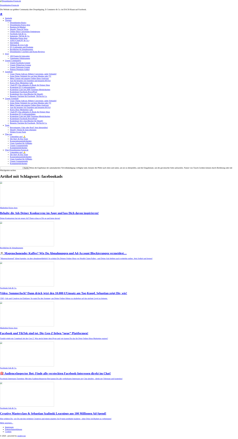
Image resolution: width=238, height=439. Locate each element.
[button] (8, 432)
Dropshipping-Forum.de (9, 5)
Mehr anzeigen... (6, 423)
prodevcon (21, 436)
